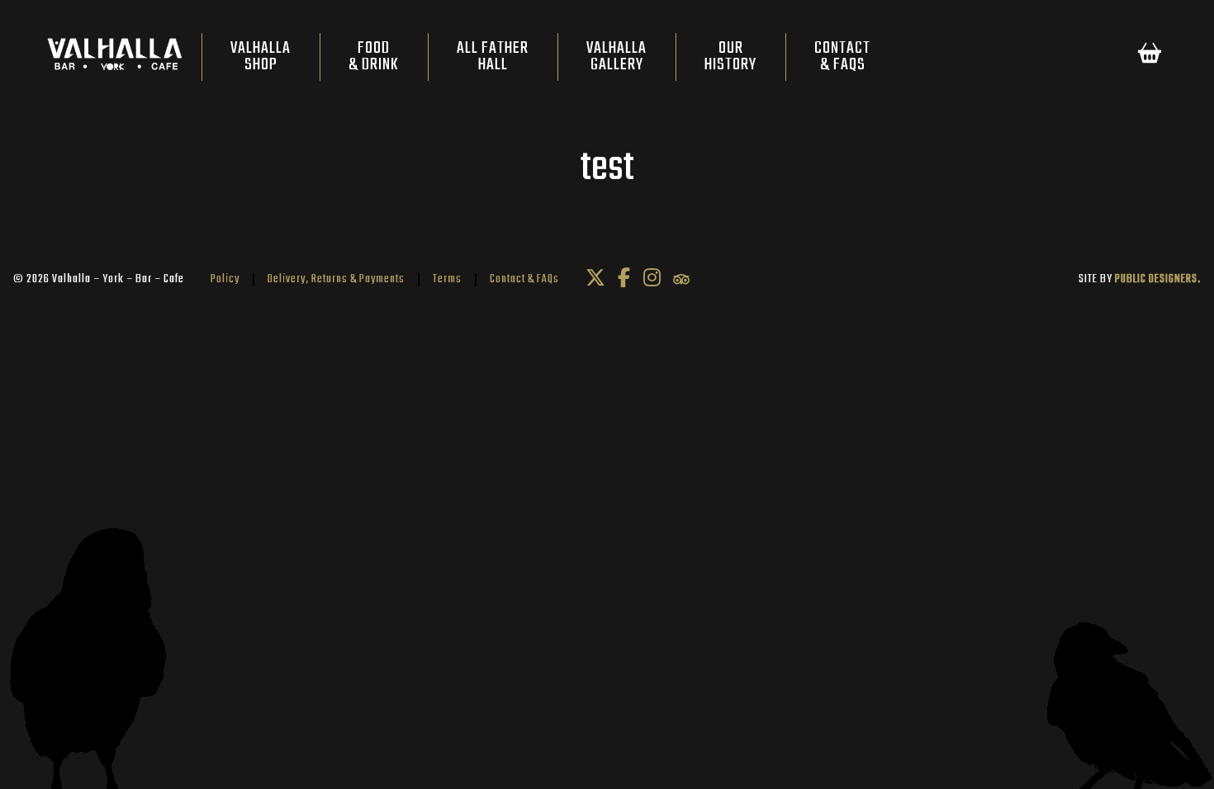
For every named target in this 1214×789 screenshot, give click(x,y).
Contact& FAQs (842, 56)
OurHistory (730, 56)
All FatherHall (493, 56)
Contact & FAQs (524, 279)
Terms (447, 279)
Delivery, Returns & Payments (336, 279)
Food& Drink (374, 56)
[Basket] (1149, 56)
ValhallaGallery (616, 56)
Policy (225, 279)
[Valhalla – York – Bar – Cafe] (115, 57)
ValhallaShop (260, 56)
